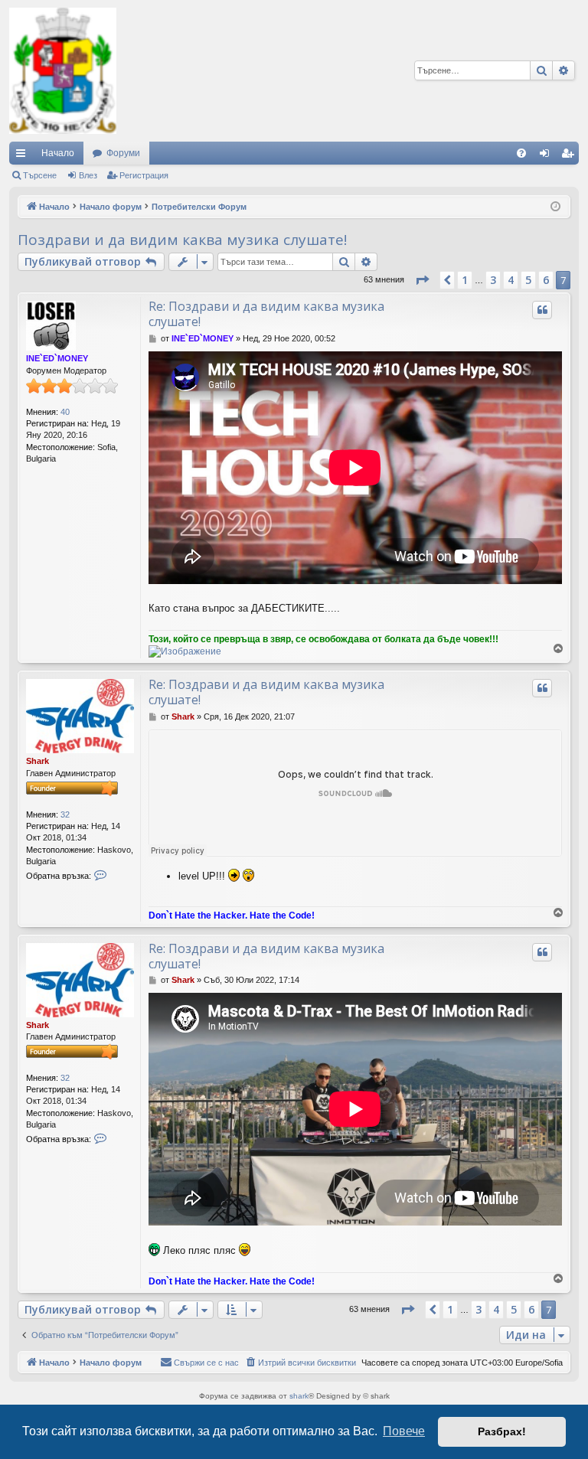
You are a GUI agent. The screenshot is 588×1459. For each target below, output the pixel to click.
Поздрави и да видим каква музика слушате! (182, 240)
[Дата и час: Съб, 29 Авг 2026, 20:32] (555, 207)
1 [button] (465, 280)
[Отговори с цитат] (542, 310)
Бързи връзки (23, 156)
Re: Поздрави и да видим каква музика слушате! (266, 314)
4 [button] (511, 280)
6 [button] (546, 280)
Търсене (40, 175)
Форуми (123, 153)
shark (299, 1396)
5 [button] (528, 280)
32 (65, 814)
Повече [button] (404, 1431)
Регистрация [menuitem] (570, 156)
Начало (57, 153)
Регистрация (143, 175)
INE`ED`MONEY (57, 358)
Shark (37, 760)
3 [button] (493, 280)
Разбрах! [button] (502, 1431)
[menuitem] (521, 153)
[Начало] (62, 71)
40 (65, 411)
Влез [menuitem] (547, 156)
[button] (421, 280)
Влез (88, 175)
